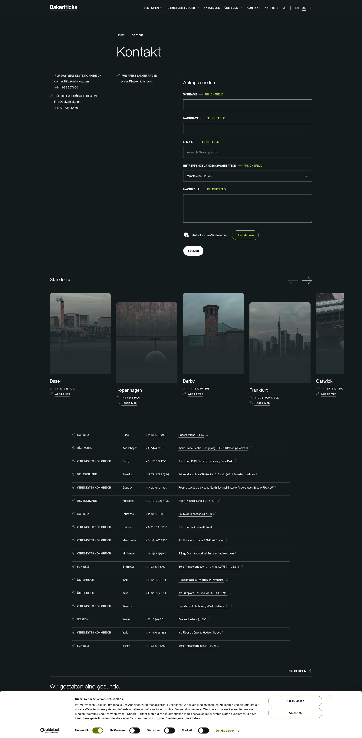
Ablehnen (295, 712)
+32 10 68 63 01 (155, 619)
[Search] (284, 8)
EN (297, 7)
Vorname (203, 94)
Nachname (204, 118)
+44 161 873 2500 (156, 540)
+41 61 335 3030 (155, 434)
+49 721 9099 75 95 (157, 500)
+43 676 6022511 (156, 579)
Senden (193, 250)
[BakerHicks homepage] (64, 8)
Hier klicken (245, 235)
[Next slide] (306, 280)
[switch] (134, 730)
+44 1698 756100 (156, 553)
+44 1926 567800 (66, 87)
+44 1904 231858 (156, 632)
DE (304, 7)
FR (310, 7)
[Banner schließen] (330, 697)
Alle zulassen (295, 700)
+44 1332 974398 (156, 461)
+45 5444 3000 (154, 448)
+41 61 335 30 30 (66, 107)
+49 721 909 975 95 (157, 474)
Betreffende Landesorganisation (222, 165)
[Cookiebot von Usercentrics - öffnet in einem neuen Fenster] (50, 730)
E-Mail (201, 141)
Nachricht (204, 189)
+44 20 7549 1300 (156, 487)
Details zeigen (225, 730)
